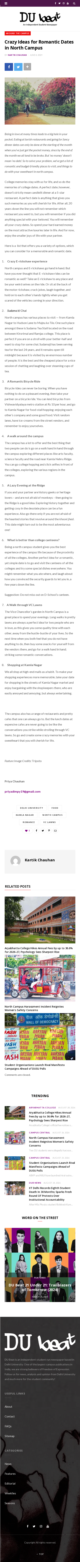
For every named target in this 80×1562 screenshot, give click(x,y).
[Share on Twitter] (18, 67)
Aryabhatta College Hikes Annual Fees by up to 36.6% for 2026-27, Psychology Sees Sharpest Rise (39, 950)
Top (41, 1554)
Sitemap (10, 1436)
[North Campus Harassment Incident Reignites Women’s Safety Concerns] (40, 978)
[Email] (55, 830)
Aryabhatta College (42, 1107)
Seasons (10, 1503)
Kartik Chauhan (17, 55)
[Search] (74, 3)
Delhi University (31, 807)
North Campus (52, 815)
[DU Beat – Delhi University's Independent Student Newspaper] (40, 18)
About (8, 1406)
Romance (29, 822)
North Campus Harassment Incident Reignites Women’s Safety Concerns (34, 1008)
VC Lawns (49, 822)
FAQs (8, 1426)
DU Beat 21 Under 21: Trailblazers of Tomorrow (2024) (40, 1287)
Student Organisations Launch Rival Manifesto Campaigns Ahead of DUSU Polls (35, 1066)
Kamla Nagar (25, 815)
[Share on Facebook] (9, 67)
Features (40, 1277)
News (8, 1463)
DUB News (35, 1183)
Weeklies (10, 1493)
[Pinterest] (49, 830)
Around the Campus (17, 33)
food (55, 807)
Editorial (10, 1483)
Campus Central (39, 1132)
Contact (10, 1416)
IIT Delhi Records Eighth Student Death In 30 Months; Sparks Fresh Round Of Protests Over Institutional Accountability (50, 1193)
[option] (40, 1265)
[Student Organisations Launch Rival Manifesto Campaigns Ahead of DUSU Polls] (40, 1036)
